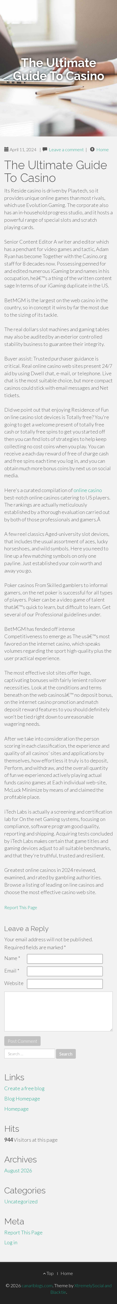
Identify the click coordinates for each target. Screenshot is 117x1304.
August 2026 (18, 1170)
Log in (10, 1242)
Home (102, 149)
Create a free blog (24, 1088)
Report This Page (20, 907)
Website (14, 983)
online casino (88, 490)
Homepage (16, 1109)
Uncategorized (20, 1201)
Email (11, 970)
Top (50, 1273)
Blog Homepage (22, 1098)
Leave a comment (66, 149)
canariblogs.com (37, 1285)
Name (12, 958)
